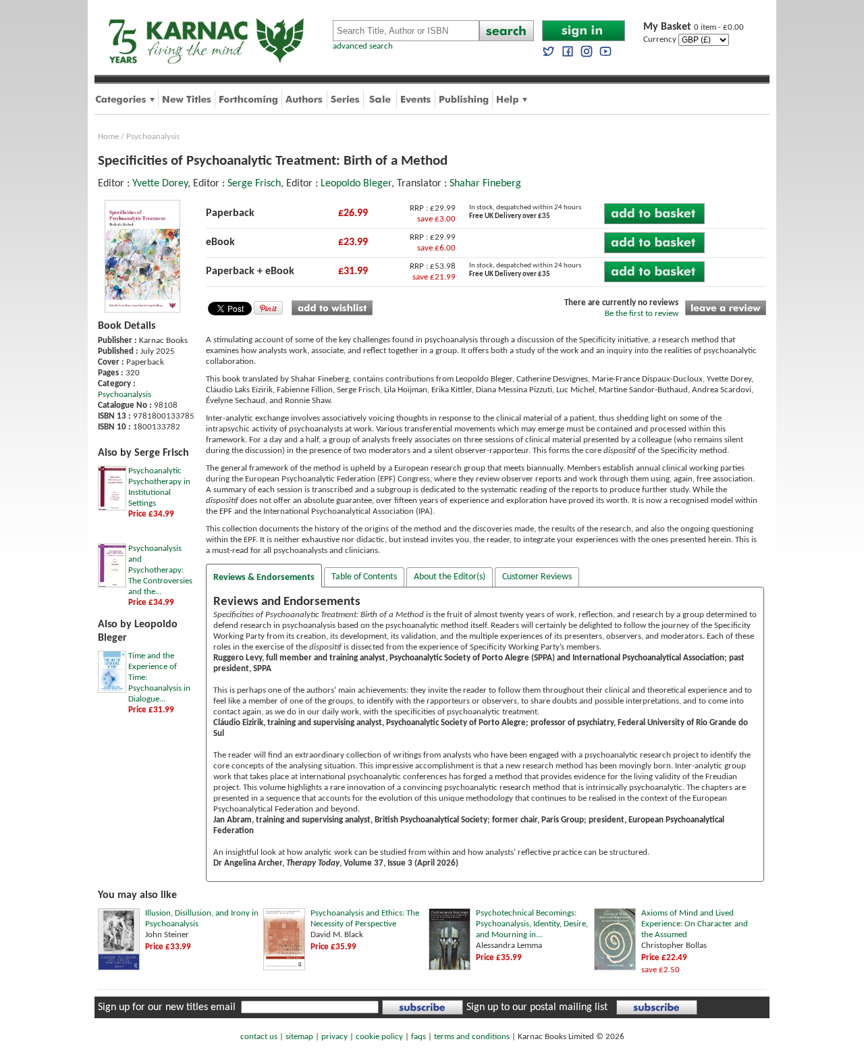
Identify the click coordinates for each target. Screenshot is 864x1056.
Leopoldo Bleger (356, 183)
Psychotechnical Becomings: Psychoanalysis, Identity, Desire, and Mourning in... (532, 924)
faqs (418, 1036)
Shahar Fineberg (485, 183)
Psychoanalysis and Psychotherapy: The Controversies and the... (160, 570)
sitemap (299, 1036)
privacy (334, 1036)
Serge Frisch (254, 183)
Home (108, 136)
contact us (258, 1036)
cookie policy (379, 1036)
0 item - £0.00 (693, 27)
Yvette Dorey (160, 183)
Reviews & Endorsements (264, 578)
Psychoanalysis (153, 136)
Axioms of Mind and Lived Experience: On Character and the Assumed (694, 924)
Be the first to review (641, 313)
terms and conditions (472, 1036)
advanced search (363, 46)
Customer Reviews (537, 577)
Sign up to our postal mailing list (537, 1007)
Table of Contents (364, 577)
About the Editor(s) (449, 577)
